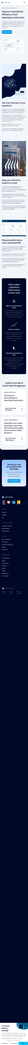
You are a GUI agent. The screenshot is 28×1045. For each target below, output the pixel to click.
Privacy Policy (4, 592)
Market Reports (6, 528)
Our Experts (5, 542)
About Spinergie (6, 539)
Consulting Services (7, 526)
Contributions (5, 563)
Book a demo (7, 32)
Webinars (4, 565)
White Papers (5, 573)
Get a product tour (14, 481)
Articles (4, 571)
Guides (3, 568)
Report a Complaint (19, 592)
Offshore (4, 512)
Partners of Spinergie (7, 544)
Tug (3, 517)
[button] (14, 2)
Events (3, 560)
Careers (4, 547)
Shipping (4, 515)
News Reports (5, 531)
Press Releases (5, 558)
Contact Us (5, 549)
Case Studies (5, 576)
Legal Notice (11, 592)
